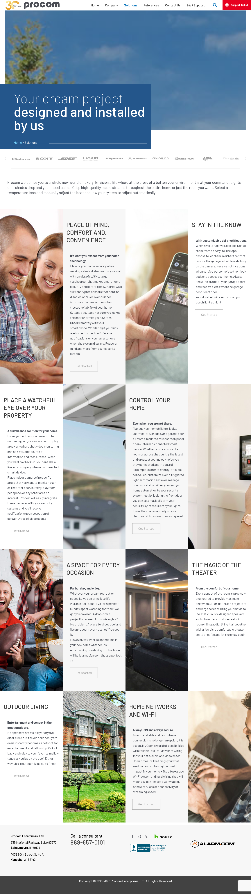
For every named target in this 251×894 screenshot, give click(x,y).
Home (18, 142)
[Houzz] (161, 836)
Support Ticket (239, 4)
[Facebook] (133, 836)
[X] (146, 836)
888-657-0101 (87, 842)
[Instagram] (139, 836)
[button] (215, 6)
